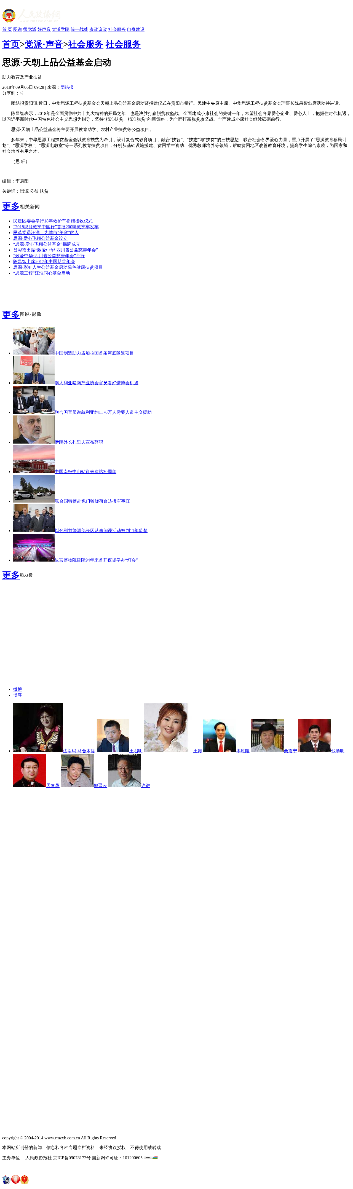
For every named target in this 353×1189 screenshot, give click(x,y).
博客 (17, 695)
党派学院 (60, 29)
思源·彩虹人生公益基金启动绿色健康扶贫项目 (58, 267)
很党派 (29, 29)
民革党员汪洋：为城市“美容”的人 (46, 232)
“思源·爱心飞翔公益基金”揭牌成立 (46, 244)
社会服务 (117, 29)
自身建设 (136, 29)
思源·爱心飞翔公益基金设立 (40, 238)
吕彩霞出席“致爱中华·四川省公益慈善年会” (55, 250)
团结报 (67, 87)
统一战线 (79, 29)
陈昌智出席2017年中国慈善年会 (44, 261)
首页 (11, 44)
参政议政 (98, 29)
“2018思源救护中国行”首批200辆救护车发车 (56, 226)
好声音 (44, 29)
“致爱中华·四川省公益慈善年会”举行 (49, 255)
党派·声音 (44, 44)
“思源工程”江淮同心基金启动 (41, 273)
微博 (17, 689)
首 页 (7, 29)
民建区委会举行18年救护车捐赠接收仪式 (53, 221)
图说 (17, 29)
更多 (11, 206)
